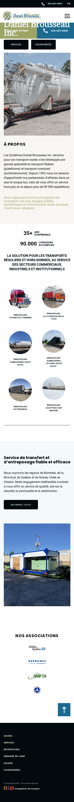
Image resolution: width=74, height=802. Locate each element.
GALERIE (8, 763)
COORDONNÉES (12, 770)
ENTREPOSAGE (12, 749)
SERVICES (9, 743)
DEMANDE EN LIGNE (14, 756)
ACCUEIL (8, 736)
